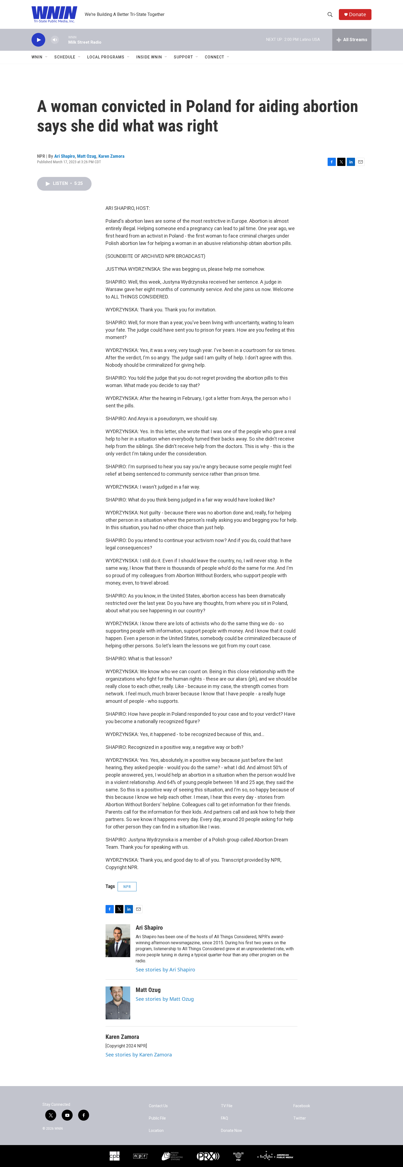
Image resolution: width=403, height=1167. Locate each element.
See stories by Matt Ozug (165, 999)
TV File (226, 1106)
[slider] (63, 40)
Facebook (301, 1106)
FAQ (224, 1118)
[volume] (54, 40)
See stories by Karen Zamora (139, 1054)
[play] (38, 40)
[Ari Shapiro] (118, 940)
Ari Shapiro (64, 156)
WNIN (37, 57)
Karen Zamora (111, 156)
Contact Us (158, 1106)
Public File (157, 1118)
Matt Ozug (86, 156)
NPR (127, 886)
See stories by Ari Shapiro (165, 969)
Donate (357, 14)
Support (183, 57)
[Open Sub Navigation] (46, 57)
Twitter (299, 1118)
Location (156, 1131)
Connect (214, 57)
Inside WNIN (149, 57)
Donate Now (231, 1131)
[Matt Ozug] (118, 1002)
